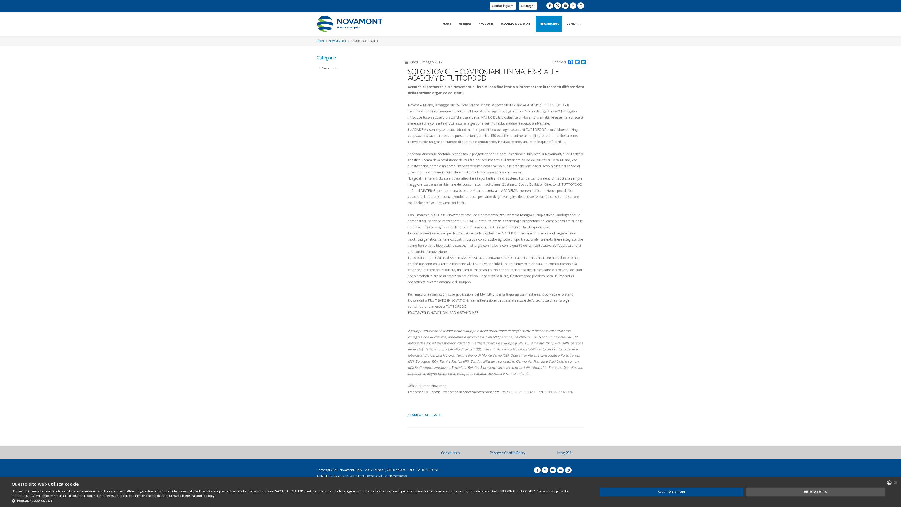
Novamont (329, 68)
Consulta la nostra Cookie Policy (191, 496)
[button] (296, 500)
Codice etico (450, 452)
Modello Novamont (516, 24)
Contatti (573, 24)
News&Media (549, 24)
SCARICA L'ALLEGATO (425, 415)
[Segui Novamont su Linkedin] (573, 5)
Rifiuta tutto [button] (815, 492)
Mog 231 (564, 452)
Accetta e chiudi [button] (671, 492)
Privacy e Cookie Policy (507, 452)
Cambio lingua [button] (501, 6)
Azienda (465, 24)
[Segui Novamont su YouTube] (565, 5)
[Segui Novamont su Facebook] (549, 5)
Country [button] (526, 6)
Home (447, 24)
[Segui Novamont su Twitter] (557, 5)
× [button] (895, 482)
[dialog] (450, 492)
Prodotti (486, 24)
